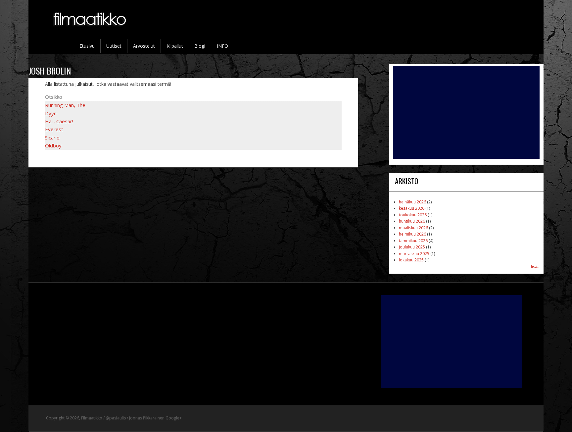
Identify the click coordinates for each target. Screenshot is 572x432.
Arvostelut (144, 46)
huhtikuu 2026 (412, 221)
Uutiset (113, 46)
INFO (222, 46)
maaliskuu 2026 (413, 228)
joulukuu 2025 (412, 247)
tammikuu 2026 (413, 240)
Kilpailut (175, 46)
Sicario (52, 137)
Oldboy (53, 145)
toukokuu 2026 (413, 215)
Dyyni (51, 113)
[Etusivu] (90, 30)
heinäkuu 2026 (412, 202)
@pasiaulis (116, 418)
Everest (54, 129)
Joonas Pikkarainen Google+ (155, 418)
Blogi (199, 46)
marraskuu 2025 (414, 253)
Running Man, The (65, 105)
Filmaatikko (91, 418)
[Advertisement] (466, 112)
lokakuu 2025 (411, 260)
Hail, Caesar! (59, 121)
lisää (535, 266)
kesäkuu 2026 (411, 208)
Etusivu (87, 46)
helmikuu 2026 (412, 234)
